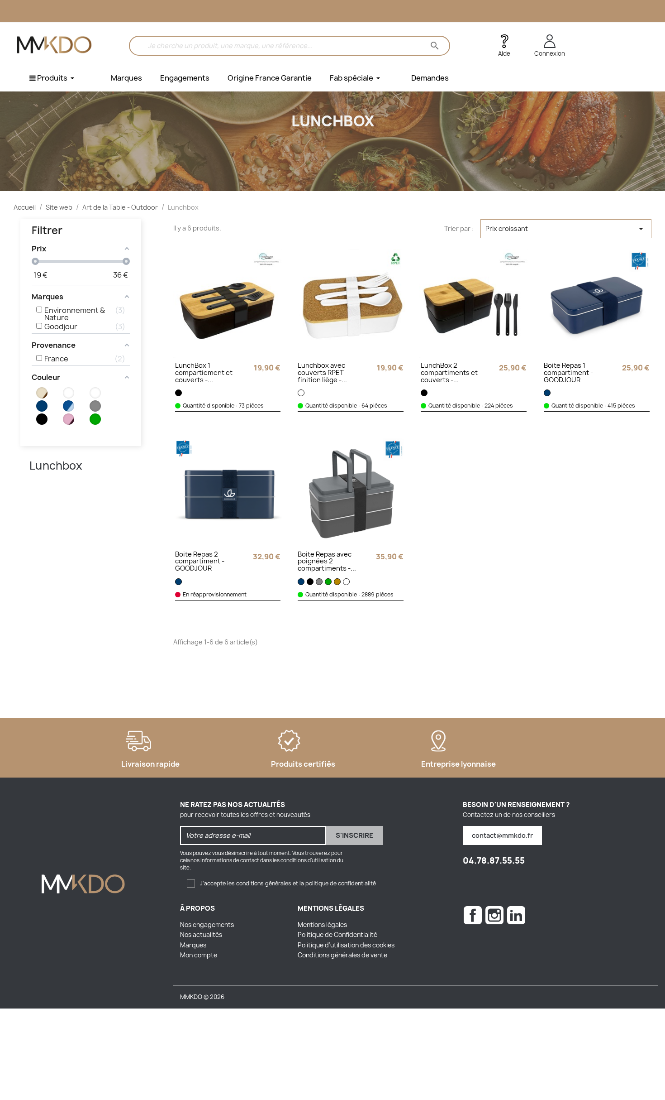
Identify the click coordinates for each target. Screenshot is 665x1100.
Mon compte (198, 955)
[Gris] (95, 406)
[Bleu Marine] (42, 406)
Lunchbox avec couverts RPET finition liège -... (322, 373)
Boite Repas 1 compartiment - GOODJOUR (568, 373)
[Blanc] (68, 393)
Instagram (494, 915)
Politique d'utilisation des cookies (346, 945)
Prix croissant (565, 228)
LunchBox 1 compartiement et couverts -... (204, 373)
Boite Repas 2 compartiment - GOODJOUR (199, 562)
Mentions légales (322, 925)
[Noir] (42, 419)
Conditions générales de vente (342, 955)
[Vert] (95, 419)
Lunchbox (55, 465)
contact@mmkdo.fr (502, 835)
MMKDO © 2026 (202, 997)
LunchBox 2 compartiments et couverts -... (449, 373)
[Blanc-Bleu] (95, 393)
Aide (504, 53)
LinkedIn (516, 915)
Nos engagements (207, 925)
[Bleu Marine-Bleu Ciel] (68, 406)
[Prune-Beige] (68, 419)
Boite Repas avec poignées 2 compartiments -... (327, 562)
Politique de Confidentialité (337, 935)
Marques (193, 945)
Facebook (473, 915)
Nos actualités (201, 935)
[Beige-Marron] (42, 393)
